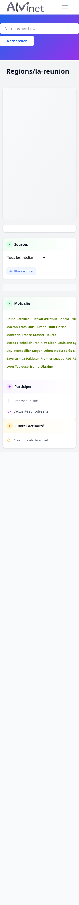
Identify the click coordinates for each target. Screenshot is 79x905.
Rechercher (17, 41)
